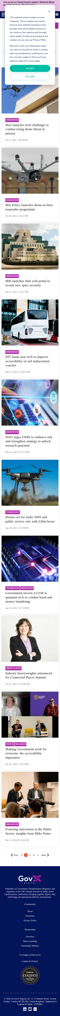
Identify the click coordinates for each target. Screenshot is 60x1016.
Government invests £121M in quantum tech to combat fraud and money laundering (28, 597)
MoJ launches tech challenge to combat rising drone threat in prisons (27, 129)
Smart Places (13, 668)
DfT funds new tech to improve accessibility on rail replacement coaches (27, 361)
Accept (30, 68)
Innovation (12, 120)
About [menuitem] (30, 911)
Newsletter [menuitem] (30, 916)
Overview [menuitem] (30, 936)
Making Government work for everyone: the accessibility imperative (25, 753)
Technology (12, 512)
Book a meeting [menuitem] (30, 941)
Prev (16, 855)
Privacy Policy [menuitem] (30, 920)
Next (44, 855)
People (9, 744)
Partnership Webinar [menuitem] (30, 946)
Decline (30, 76)
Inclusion (20, 744)
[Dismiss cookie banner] (49, 11)
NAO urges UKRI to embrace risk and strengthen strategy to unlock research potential (28, 441)
